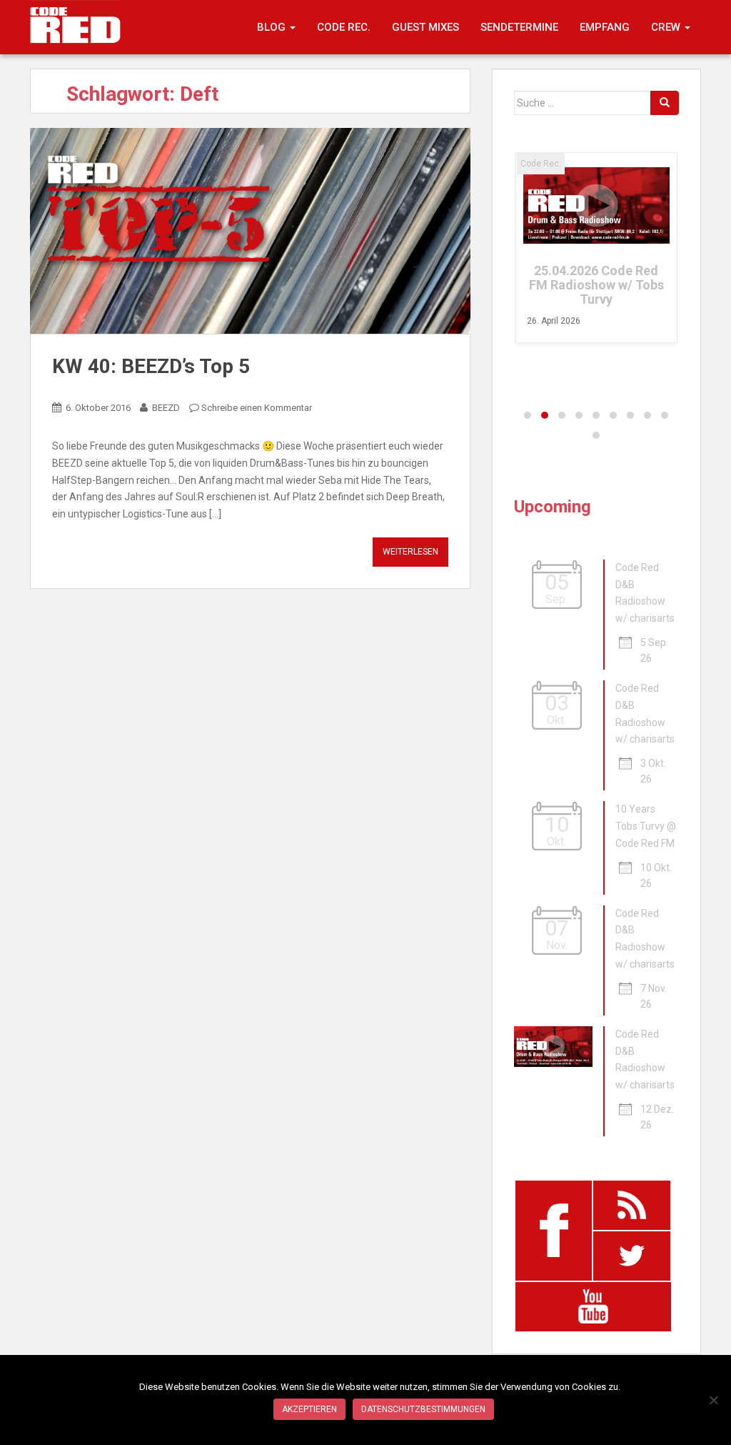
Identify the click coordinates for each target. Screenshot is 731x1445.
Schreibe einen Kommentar (256, 407)
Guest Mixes (425, 27)
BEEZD (166, 407)
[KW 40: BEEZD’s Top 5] (250, 231)
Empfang (605, 27)
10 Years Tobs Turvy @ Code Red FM (645, 826)
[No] (713, 1400)
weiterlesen (410, 552)
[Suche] (664, 103)
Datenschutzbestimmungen (423, 1409)
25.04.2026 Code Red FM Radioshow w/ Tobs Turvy (596, 285)
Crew (667, 27)
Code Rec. (343, 27)
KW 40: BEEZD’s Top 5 (151, 366)
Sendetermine (519, 27)
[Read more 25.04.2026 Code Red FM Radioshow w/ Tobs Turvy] (596, 205)
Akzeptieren (309, 1409)
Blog (272, 27)
